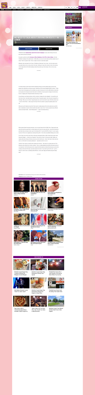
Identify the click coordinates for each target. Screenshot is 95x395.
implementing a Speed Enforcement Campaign (35, 52)
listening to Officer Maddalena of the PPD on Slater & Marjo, (41, 57)
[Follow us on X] (74, 7)
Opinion (37, 174)
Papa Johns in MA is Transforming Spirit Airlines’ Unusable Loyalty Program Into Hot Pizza (21, 310)
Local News (28, 176)
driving (32, 174)
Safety (40, 174)
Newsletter (34, 7)
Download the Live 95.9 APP (37, 9)
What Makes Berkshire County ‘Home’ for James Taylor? (21, 291)
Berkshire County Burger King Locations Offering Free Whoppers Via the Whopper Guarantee (21, 273)
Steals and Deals (21, 9)
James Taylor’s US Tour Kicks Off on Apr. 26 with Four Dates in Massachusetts (38, 310)
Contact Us (40, 7)
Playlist (23, 7)
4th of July (25, 174)
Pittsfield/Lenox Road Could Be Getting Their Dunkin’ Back (55, 291)
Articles (24, 176)
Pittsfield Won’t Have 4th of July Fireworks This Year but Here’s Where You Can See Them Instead (55, 273)
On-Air (14, 7)
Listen (18, 7)
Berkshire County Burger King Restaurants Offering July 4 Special (38, 273)
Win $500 (14, 9)
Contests (28, 7)
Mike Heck (18, 42)
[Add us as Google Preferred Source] (69, 7)
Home (10, 7)
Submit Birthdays (47, 9)
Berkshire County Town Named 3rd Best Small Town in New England (56, 310)
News (31, 176)
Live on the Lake (28, 9)
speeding (43, 174)
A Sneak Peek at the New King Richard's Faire (72, 22)
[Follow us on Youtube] (77, 7)
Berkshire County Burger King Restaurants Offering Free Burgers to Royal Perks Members (38, 292)
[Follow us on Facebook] (71, 7)
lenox (35, 174)
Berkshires (29, 174)
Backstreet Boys (8, 9)
